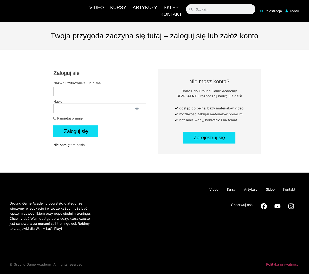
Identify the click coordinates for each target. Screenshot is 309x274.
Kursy (118, 7)
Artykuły (145, 7)
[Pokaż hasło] (137, 109)
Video (96, 7)
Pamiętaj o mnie (69, 118)
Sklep (171, 7)
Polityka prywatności (283, 264)
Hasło (57, 101)
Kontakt (171, 14)
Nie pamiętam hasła (69, 145)
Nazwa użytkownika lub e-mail (77, 83)
